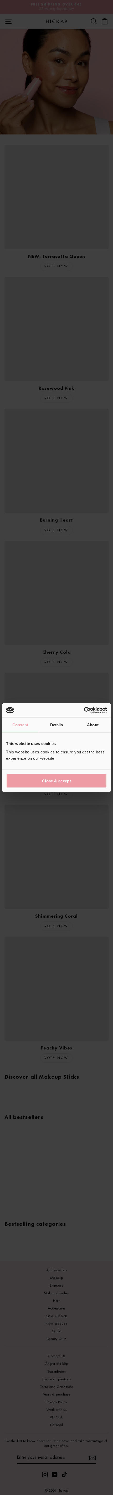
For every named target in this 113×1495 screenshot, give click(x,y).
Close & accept (56, 780)
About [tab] (93, 725)
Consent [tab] (20, 725)
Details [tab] (56, 725)
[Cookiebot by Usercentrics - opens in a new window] (84, 710)
